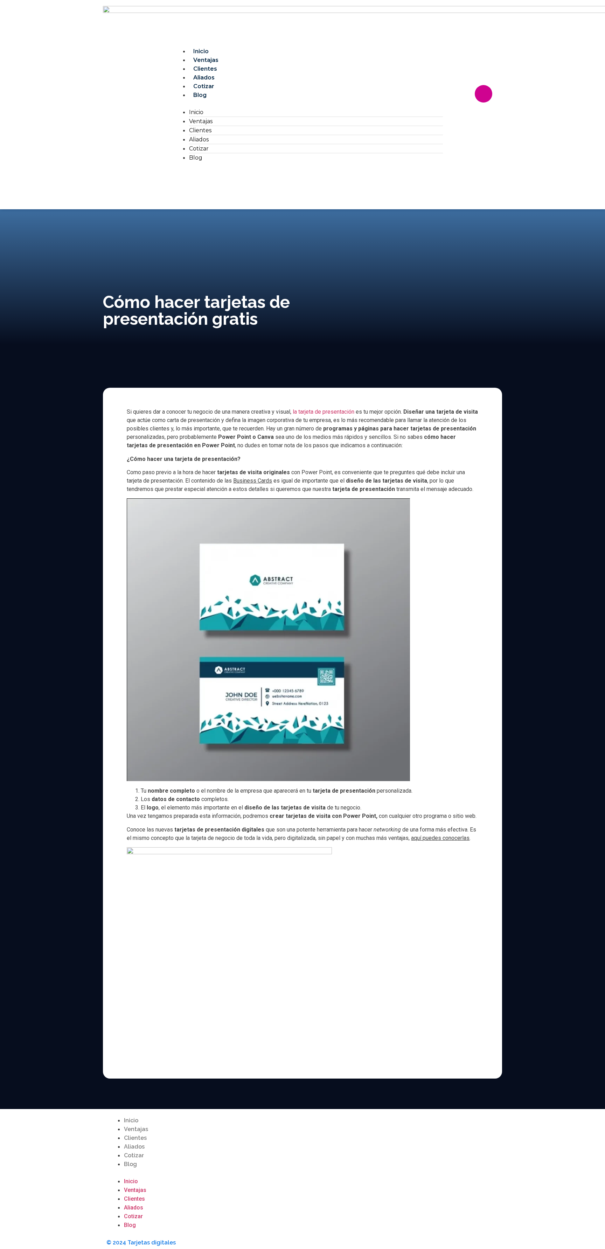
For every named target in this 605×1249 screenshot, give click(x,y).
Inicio (201, 51)
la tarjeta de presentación (322, 411)
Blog (200, 95)
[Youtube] (441, 1125)
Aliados (204, 77)
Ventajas (205, 60)
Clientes (205, 68)
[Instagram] (483, 94)
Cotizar (203, 86)
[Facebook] (462, 94)
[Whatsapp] (473, 113)
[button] (309, 103)
